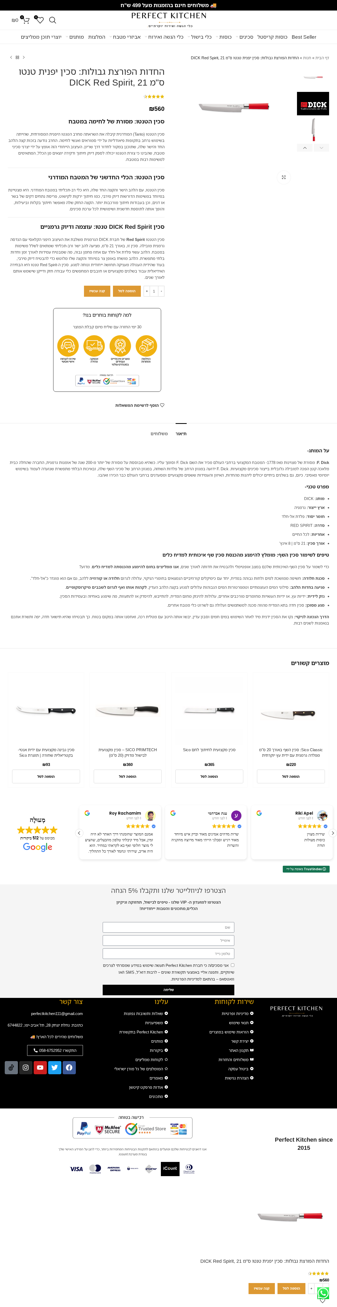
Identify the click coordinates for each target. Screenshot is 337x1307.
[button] (321, 148)
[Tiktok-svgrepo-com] (11, 1067)
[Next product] (11, 58)
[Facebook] (69, 1067)
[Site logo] (168, 19)
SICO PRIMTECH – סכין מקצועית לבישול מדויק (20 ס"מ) (127, 752)
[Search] (52, 20)
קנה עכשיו (97, 291)
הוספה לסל (127, 291)
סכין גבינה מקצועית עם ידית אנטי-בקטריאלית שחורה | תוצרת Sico (46, 752)
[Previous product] (24, 58)
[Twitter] (54, 1067)
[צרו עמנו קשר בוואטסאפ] (323, 1293)
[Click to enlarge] (283, 177)
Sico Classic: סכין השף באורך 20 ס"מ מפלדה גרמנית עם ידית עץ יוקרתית (291, 752)
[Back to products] (17, 58)
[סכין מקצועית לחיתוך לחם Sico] (209, 711)
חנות (307, 57)
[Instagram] (25, 1067)
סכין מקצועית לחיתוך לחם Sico (209, 749)
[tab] (181, 431)
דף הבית (322, 57)
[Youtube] (40, 1067)
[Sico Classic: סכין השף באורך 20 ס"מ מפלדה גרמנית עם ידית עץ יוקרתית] (291, 711)
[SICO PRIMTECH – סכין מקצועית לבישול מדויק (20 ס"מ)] (128, 711)
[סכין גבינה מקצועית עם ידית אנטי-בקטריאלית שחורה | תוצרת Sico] (46, 711)
